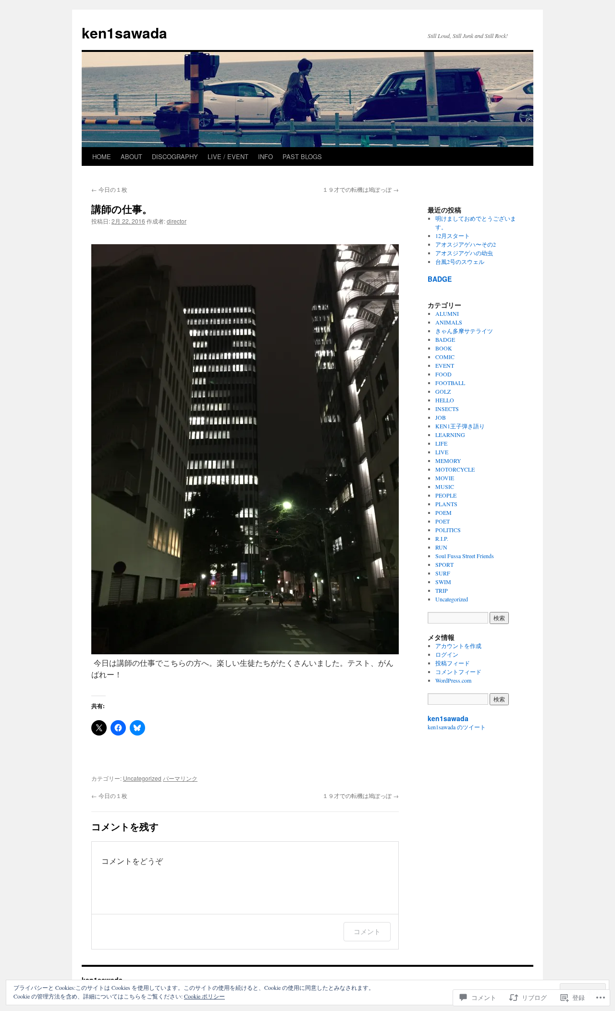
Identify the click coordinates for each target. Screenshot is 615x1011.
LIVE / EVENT (228, 156)
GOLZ (443, 391)
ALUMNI (447, 313)
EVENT (444, 365)
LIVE (441, 452)
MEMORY (448, 460)
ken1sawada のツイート (457, 727)
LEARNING (450, 434)
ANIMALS (448, 322)
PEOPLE (445, 495)
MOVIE (444, 478)
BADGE (440, 279)
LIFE (441, 443)
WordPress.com (453, 680)
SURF (442, 573)
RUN (441, 547)
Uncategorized (142, 778)
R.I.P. (441, 538)
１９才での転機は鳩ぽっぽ (360, 189)
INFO (265, 156)
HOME (101, 156)
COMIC (445, 357)
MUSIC (444, 486)
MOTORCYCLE (455, 469)
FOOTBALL (450, 383)
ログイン (446, 654)
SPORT (444, 564)
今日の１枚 (109, 189)
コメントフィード (458, 671)
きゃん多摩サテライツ (464, 331)
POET (442, 521)
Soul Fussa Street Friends (464, 556)
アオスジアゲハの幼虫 (464, 253)
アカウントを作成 (458, 645)
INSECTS (447, 408)
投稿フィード (452, 663)
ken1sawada (124, 32)
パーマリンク (180, 778)
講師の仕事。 (121, 208)
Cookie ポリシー (204, 996)
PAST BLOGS (302, 156)
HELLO (444, 400)
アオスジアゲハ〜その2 (465, 244)
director (176, 221)
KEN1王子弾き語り (460, 426)
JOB (440, 417)
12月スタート (452, 235)
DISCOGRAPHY (175, 156)
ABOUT (131, 156)
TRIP (441, 590)
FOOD (443, 374)
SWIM (443, 582)
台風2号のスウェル (459, 261)
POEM (443, 512)
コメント (367, 931)
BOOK (443, 348)
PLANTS (446, 504)
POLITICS (448, 530)
